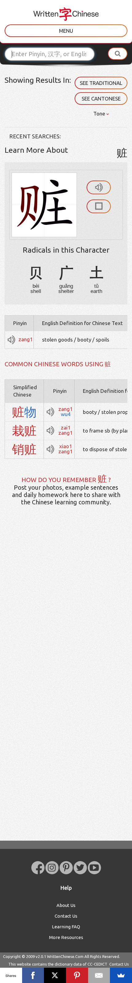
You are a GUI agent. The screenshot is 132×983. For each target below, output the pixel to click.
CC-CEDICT (97, 964)
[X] (55, 975)
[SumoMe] (121, 975)
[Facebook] (33, 975)
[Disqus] (66, 606)
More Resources (66, 937)
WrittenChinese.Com (65, 956)
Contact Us (66, 916)
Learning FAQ (66, 926)
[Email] (99, 975)
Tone (100, 113)
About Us (66, 905)
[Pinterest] (77, 975)
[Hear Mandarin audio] (99, 187)
